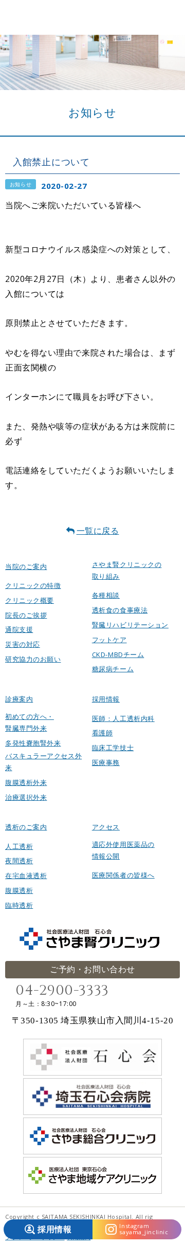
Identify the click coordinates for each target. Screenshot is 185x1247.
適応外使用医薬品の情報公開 (123, 850)
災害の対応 (22, 644)
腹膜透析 (19, 890)
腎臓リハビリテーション (130, 624)
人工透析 (19, 846)
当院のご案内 (26, 566)
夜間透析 (19, 860)
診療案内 (19, 699)
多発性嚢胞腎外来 (33, 743)
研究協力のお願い (33, 659)
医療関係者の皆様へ (123, 875)
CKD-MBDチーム (118, 654)
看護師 (102, 732)
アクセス (106, 827)
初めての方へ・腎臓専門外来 (29, 722)
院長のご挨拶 (26, 615)
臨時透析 (19, 905)
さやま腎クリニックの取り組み (127, 570)
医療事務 (106, 762)
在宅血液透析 (26, 875)
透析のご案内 (26, 827)
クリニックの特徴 (33, 585)
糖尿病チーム (113, 668)
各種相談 (106, 595)
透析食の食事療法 (119, 610)
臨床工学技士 (113, 747)
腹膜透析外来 (26, 782)
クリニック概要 (29, 600)
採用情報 (106, 699)
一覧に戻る (98, 530)
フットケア (109, 639)
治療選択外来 (26, 797)
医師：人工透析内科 (123, 718)
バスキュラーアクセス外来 (43, 761)
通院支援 (19, 629)
